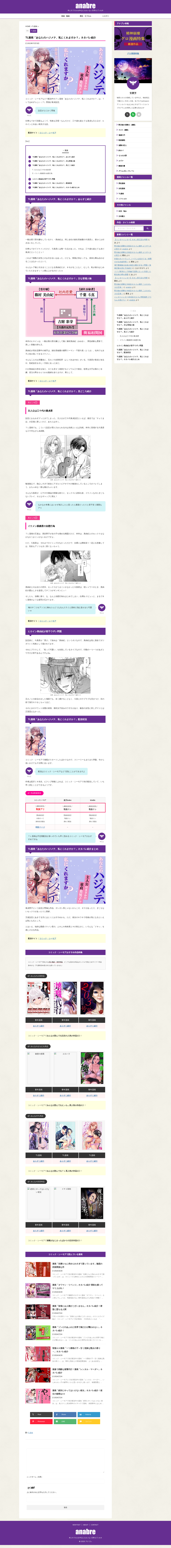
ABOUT (85, 1525)
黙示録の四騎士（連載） (127, 125)
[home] (138, 114)
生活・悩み (123, 211)
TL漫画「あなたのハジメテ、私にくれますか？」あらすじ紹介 (54, 157)
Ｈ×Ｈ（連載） (124, 130)
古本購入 (122, 216)
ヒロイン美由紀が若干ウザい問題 (44, 179)
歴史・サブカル (85, 16)
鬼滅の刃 (122, 135)
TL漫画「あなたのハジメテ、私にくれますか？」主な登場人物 (54, 161)
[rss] (133, 114)
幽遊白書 (122, 166)
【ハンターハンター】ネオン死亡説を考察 (131, 239)
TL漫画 (30, 1433)
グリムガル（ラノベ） (127, 171)
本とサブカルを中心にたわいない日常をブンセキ (85, 1538)
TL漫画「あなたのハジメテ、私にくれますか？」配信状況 (52, 183)
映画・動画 (65, 16)
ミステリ (105, 16)
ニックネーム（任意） (35, 1477)
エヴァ (121, 161)
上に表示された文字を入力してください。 (42, 1492)
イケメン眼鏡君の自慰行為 (43, 173)
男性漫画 (122, 183)
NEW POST (76, 1525)
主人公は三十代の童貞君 (42, 170)
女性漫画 (122, 188)
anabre (125, 249)
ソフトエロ (123, 199)
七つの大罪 (123, 155)
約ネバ (121, 150)
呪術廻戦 (122, 140)
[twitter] (127, 114)
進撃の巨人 (123, 145)
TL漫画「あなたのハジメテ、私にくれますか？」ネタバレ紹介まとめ (56, 187)
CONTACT (94, 1525)
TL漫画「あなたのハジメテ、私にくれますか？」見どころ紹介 (54, 165)
